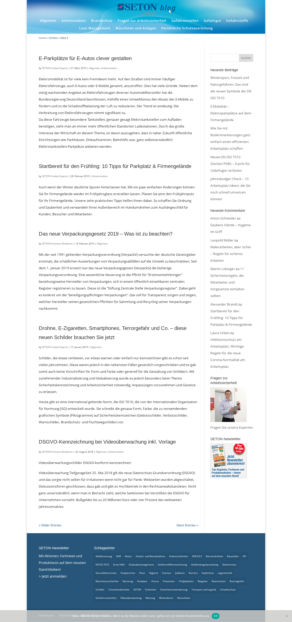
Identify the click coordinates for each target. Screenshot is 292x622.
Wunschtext (183, 598)
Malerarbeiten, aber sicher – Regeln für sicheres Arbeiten (230, 254)
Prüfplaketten (186, 581)
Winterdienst (166, 598)
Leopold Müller (222, 240)
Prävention (169, 581)
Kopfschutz (208, 573)
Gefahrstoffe (237, 21)
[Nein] (287, 616)
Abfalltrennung (104, 556)
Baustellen (233, 556)
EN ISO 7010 (102, 564)
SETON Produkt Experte (55, 68)
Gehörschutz (229, 564)
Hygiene (153, 573)
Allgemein (48, 21)
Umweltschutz (228, 589)
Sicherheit (150, 589)
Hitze (142, 573)
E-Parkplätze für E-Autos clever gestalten (85, 58)
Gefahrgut (212, 21)
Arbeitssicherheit (178, 556)
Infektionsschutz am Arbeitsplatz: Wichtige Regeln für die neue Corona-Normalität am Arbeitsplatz (227, 353)
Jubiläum (180, 573)
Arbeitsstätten (74, 21)
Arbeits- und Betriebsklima (150, 556)
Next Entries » (187, 525)
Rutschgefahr (237, 581)
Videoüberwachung (131, 598)
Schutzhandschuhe (118, 589)
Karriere (193, 573)
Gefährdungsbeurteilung (204, 564)
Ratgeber (203, 581)
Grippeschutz (128, 573)
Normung (128, 581)
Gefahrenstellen (185, 21)
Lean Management (94, 28)
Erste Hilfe (119, 564)
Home (42, 38)
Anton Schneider (223, 218)
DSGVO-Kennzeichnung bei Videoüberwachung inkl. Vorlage (107, 442)
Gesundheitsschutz (106, 573)
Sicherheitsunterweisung (174, 589)
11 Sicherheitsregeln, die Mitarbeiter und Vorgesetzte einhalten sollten (227, 282)
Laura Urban (219, 333)
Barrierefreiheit (214, 556)
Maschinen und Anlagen (136, 28)
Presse (155, 581)
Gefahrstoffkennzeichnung (172, 564)
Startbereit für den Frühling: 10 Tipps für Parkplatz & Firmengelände (115, 166)
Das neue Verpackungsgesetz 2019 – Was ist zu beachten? (105, 234)
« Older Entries (50, 525)
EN (244, 556)
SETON (137, 589)
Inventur (166, 573)
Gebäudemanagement (141, 564)
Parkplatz (142, 581)
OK (216, 615)
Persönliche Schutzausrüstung (187, 28)
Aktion (128, 556)
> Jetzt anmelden (53, 576)
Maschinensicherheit (107, 581)
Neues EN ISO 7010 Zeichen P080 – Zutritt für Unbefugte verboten (230, 164)
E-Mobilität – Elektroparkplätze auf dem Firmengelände (230, 113)
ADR (118, 556)
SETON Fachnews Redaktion (57, 243)
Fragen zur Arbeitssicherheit (142, 21)
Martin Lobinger (222, 268)
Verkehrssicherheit (106, 598)
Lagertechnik (225, 573)
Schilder (53, 38)
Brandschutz (102, 21)
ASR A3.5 (197, 556)
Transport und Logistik (203, 589)
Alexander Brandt (224, 304)
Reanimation (219, 581)
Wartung (150, 598)
